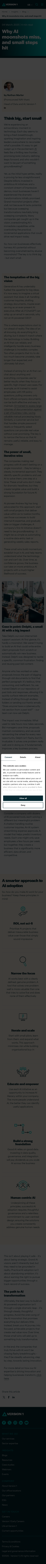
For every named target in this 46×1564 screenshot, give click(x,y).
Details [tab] (23, 757)
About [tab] (37, 757)
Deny (23, 805)
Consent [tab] (8, 757)
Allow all (23, 798)
